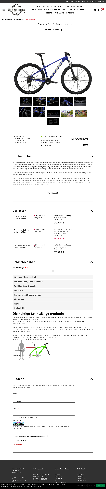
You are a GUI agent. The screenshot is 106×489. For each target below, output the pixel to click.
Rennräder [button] (18, 290)
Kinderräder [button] (19, 299)
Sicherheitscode (17, 421)
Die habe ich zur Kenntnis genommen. (29, 436)
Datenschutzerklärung (20, 436)
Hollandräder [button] (20, 308)
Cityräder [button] (18, 304)
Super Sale (37, 7)
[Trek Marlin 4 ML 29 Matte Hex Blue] (53, 66)
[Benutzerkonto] (98, 10)
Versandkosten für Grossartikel (51, 142)
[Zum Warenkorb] (102, 10)
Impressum (58, 476)
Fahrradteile (63, 10)
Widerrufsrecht (81, 480)
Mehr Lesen (53, 193)
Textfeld (15, 408)
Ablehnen (92, 486)
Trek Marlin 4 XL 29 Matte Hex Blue (21, 231)
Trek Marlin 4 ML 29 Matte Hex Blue (53, 24)
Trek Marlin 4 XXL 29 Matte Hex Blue (22, 247)
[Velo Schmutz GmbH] (16, 10)
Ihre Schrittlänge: (18, 268)
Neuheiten (70, 13)
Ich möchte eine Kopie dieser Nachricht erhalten (25, 418)
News (71, 1)
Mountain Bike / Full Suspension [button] (28, 282)
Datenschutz (59, 478)
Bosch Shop (81, 7)
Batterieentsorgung (61, 482)
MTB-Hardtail (30, 19)
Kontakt (57, 474)
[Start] (2, 19)
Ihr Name (15, 393)
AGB (56, 480)
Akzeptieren (100, 486)
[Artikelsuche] (95, 10)
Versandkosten (81, 478)
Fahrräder (58, 7)
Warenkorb (101, 1)
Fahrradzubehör (50, 10)
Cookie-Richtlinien (35, 486)
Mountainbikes (19, 19)
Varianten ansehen (52, 30)
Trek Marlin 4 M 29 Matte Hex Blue (21, 218)
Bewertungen (85, 1)
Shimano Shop (69, 7)
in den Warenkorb (79, 139)
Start (67, 1)
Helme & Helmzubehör (78, 10)
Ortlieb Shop (37, 10)
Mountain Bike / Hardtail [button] (25, 277)
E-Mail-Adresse (17, 401)
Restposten (48, 7)
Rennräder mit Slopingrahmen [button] (27, 295)
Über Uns (77, 1)
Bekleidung (49, 13)
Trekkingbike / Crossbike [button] (25, 286)
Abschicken (20, 441)
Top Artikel (59, 13)
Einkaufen (93, 1)
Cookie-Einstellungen (80, 486)
